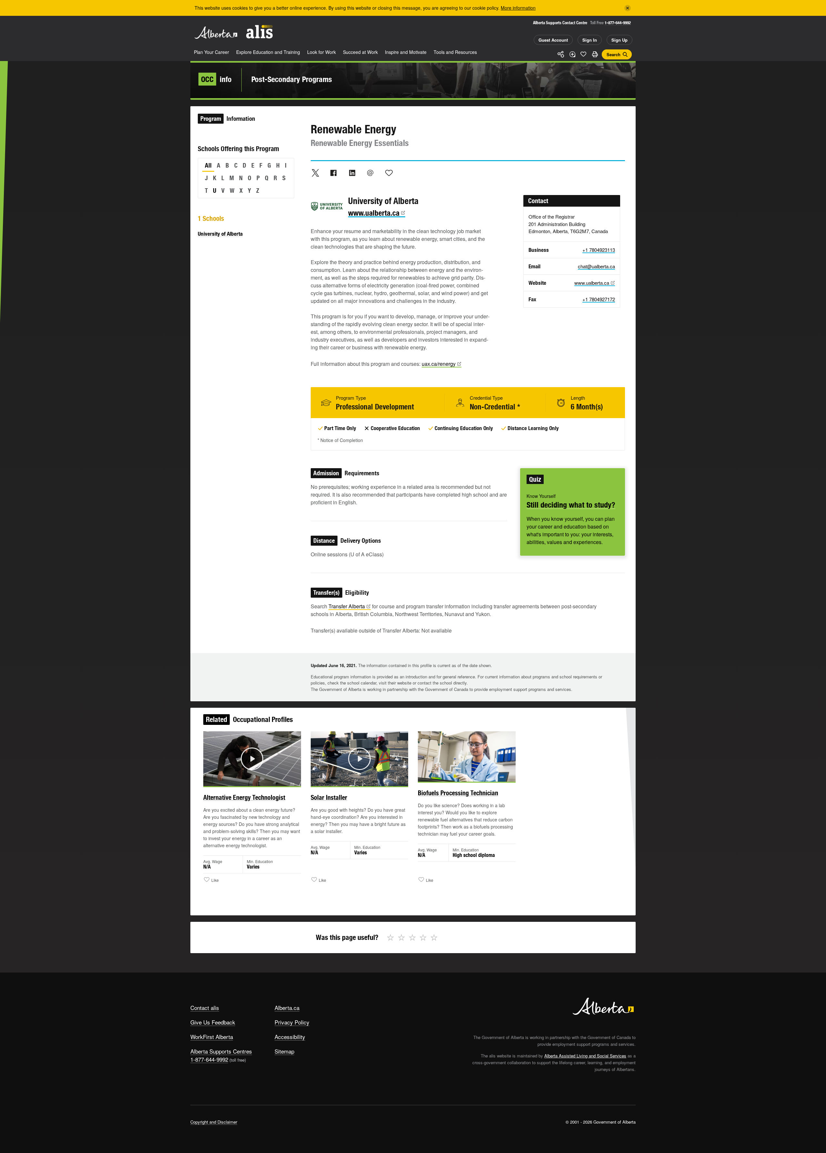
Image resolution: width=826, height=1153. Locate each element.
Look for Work (321, 52)
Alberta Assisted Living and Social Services (585, 1056)
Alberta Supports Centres (221, 1051)
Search (613, 54)
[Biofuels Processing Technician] (467, 756)
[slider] (243, 780)
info (216, 79)
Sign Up (619, 40)
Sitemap (284, 1051)
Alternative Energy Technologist (244, 797)
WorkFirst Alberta (211, 1037)
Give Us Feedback (212, 1022)
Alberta (215, 32)
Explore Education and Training (268, 52)
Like (583, 54)
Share (561, 54)
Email (370, 173)
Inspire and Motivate (406, 52)
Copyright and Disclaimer (213, 1122)
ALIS (259, 32)
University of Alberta (220, 234)
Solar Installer (329, 797)
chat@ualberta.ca (596, 266)
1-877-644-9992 (618, 22)
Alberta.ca (287, 1008)
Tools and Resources (455, 52)
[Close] (627, 8)
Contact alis (204, 1008)
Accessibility (290, 1037)
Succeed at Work (360, 52)
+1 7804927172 (598, 299)
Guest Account (553, 40)
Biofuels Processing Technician (458, 793)
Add (572, 54)
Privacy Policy (292, 1022)
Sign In (589, 40)
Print (595, 54)
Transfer (346, 606)
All (208, 165)
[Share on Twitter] (315, 173)
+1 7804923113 (598, 249)
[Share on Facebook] (333, 173)
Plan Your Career (211, 52)
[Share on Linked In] (352, 173)
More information (518, 8)
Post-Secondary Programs (291, 79)
